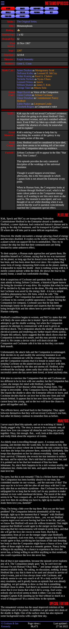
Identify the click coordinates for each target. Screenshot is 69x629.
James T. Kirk (43, 85)
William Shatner (25, 85)
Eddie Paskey (24, 103)
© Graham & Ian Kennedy (9, 625)
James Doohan (24, 70)
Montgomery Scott (44, 70)
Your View (8, 16)
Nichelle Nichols (25, 79)
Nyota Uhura (44, 79)
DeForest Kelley (25, 73)
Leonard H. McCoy (47, 73)
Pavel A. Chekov (43, 76)
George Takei (24, 87)
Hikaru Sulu (40, 87)
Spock (39, 82)
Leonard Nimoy (25, 82)
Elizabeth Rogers (25, 106)
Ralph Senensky (25, 59)
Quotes (51, 9)
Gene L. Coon (24, 63)
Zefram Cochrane (43, 95)
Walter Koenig (24, 76)
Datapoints (37, 9)
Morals (8, 13)
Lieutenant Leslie (43, 103)
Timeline (22, 13)
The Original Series (27, 21)
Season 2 (22, 16)
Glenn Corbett (24, 95)
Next (51, 13)
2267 (19, 50)
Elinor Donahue (25, 98)
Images (22, 9)
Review (8, 9)
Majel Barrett (23, 92)
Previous (37, 13)
